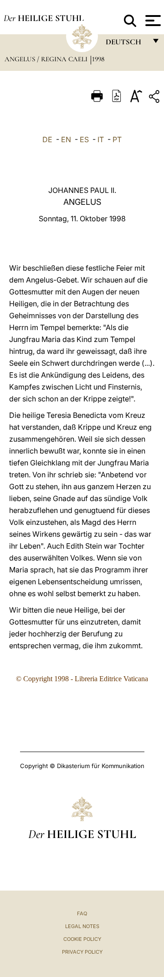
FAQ (82, 913)
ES (84, 139)
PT (117, 139)
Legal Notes (82, 926)
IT (100, 139)
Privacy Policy (82, 952)
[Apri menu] (152, 20)
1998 (98, 59)
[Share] (155, 98)
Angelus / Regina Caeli (47, 59)
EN (66, 139)
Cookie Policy (82, 939)
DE (47, 139)
